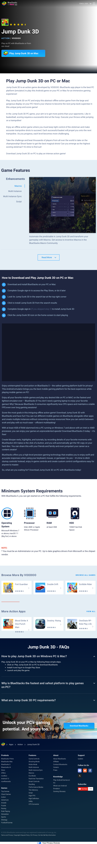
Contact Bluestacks (60, 764)
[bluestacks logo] (9, 3)
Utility (31, 801)
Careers (56, 767)
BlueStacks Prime (7, 759)
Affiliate (56, 761)
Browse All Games (86, 575)
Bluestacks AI (6, 767)
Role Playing (5, 811)
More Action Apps (13, 611)
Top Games (5, 791)
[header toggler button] (94, 3)
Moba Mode (33, 764)
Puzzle (3, 805)
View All (91, 611)
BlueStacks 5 (5, 764)
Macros (31, 773)
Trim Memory (33, 790)
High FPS (32, 796)
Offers (3, 773)
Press (55, 770)
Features (32, 755)
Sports (3, 817)
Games (4, 788)
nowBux (4, 776)
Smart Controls (34, 781)
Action (5, 38)
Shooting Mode (34, 761)
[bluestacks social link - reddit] (85, 770)
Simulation (5, 814)
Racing (3, 808)
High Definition (34, 798)
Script (31, 793)
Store (3, 770)
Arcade (3, 803)
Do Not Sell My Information (47, 835)
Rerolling (32, 784)
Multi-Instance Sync (36, 770)
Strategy (4, 820)
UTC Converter (34, 804)
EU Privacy (34, 835)
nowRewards (6, 781)
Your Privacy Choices (51, 843)
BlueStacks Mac (7, 761)
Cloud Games (6, 794)
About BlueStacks (59, 759)
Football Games (6, 823)
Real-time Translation (36, 779)
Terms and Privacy (7, 835)
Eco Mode (32, 776)
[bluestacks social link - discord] (80, 770)
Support (81, 755)
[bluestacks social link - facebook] (90, 770)
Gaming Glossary (59, 791)
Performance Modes (36, 787)
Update (80, 759)
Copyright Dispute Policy (22, 835)
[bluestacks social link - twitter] (80, 776)
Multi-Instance (34, 767)
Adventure (5, 800)
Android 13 (5, 779)
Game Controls (34, 759)
